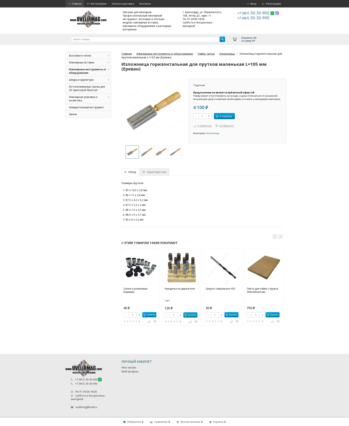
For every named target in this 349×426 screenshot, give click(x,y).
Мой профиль (130, 371)
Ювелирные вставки (81, 62)
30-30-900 (253, 12)
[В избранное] (155, 321)
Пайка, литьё (206, 53)
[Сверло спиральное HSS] (223, 267)
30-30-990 (253, 17)
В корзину (226, 116)
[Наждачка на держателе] (182, 267)
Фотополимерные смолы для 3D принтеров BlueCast (87, 88)
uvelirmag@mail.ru (86, 407)
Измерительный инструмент (86, 107)
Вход (253, 3)
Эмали (73, 114)
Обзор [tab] (132, 172)
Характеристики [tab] (157, 172)
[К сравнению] (149, 321)
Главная (76, 3)
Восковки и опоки (80, 55)
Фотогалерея (98, 3)
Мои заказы (128, 367)
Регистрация (273, 3)
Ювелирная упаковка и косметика (83, 98)
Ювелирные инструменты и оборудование (164, 53)
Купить (151, 314)
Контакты (145, 3)
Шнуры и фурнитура (81, 79)
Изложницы (227, 53)
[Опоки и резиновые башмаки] (140, 267)
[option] (132, 152)
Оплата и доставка (123, 3)
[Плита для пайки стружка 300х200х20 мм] (264, 267)
